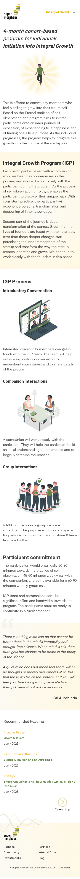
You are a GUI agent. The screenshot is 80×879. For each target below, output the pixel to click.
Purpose (9, 846)
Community (11, 852)
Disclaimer (64, 868)
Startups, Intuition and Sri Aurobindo (28, 760)
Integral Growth (49, 852)
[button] (59, 12)
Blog (41, 858)
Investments (12, 858)
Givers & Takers (14, 738)
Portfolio (44, 846)
